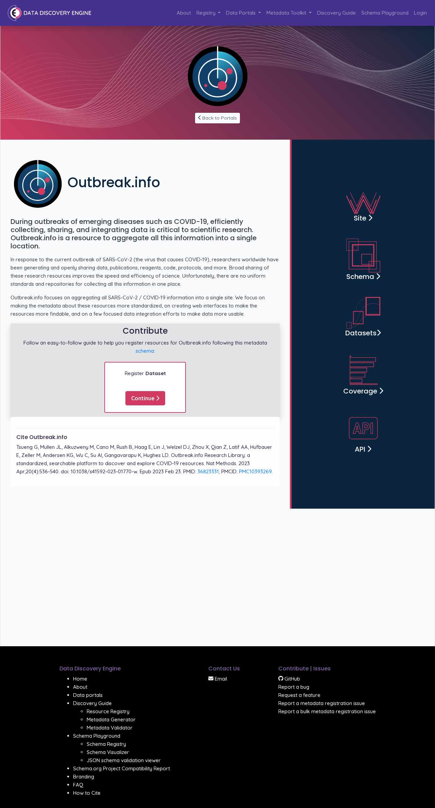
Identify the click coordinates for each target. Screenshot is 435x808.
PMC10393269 (255, 471)
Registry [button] (206, 13)
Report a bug (293, 687)
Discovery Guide (336, 13)
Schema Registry (106, 744)
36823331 (208, 471)
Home (80, 678)
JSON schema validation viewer (124, 760)
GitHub (291, 678)
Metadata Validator (110, 727)
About (184, 13)
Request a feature (299, 695)
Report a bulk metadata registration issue (327, 711)
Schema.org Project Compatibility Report (121, 768)
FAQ (78, 784)
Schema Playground (384, 13)
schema (145, 351)
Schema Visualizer (108, 752)
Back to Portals (219, 118)
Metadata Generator (111, 719)
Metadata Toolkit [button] (287, 13)
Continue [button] (143, 398)
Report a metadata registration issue (321, 703)
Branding (83, 776)
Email (220, 678)
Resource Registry (108, 711)
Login (420, 13)
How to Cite (87, 793)
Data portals (88, 695)
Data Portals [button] (241, 13)
